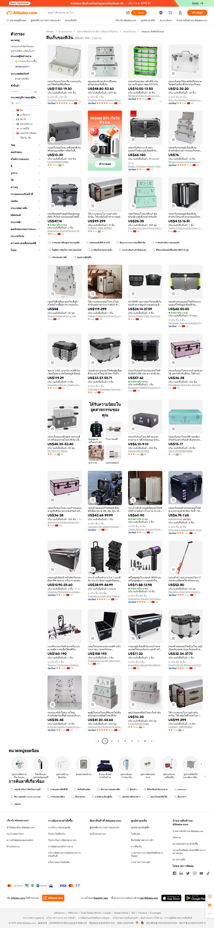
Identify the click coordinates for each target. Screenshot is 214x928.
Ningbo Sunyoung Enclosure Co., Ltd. (185, 162)
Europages (155, 912)
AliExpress (59, 912)
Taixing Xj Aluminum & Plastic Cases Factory (185, 228)
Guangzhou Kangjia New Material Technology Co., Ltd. (145, 665)
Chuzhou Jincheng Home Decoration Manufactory (64, 100)
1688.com (73, 912)
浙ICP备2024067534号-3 (192, 923)
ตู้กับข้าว (133, 789)
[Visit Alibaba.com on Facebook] (175, 873)
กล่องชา (17, 804)
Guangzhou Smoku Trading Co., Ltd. (64, 385)
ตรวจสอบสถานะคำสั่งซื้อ (185, 843)
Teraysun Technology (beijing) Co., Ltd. (64, 665)
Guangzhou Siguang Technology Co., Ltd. (145, 598)
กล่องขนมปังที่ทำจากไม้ (99, 242)
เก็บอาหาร (181, 797)
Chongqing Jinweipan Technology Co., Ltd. (105, 389)
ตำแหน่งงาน (13, 846)
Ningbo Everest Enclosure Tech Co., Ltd (145, 95)
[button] (128, 13)
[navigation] (25, 386)
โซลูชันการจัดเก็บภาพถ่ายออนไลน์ (66, 250)
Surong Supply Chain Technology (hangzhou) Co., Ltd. (145, 316)
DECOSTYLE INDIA (57, 451)
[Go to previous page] (98, 741)
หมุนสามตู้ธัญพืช (84, 257)
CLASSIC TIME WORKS (100, 228)
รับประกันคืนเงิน (56, 833)
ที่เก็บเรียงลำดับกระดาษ (157, 789)
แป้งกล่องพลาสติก (59, 257)
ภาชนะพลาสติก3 (57, 797)
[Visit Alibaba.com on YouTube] (201, 873)
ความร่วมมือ (179, 859)
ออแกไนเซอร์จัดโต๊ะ (159, 797)
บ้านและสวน (65, 31)
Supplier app (100, 898)
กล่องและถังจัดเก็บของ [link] (152, 31)
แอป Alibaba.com (148, 898)
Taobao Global (121, 912)
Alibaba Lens (18, 898)
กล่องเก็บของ (129, 31)
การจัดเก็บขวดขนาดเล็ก (101, 250)
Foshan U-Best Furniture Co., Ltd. (105, 316)
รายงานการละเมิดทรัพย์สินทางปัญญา (147, 854)
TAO (133, 912)
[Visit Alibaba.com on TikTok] (208, 873)
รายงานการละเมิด (140, 862)
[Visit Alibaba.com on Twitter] (188, 873)
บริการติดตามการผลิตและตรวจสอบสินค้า (64, 854)
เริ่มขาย (177, 837)
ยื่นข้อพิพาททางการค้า (142, 840)
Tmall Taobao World (91, 912)
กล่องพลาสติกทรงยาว (131, 797)
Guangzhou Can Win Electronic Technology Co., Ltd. (105, 660)
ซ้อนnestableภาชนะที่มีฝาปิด (132, 242)
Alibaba (50, 31)
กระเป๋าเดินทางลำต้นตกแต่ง (134, 250)
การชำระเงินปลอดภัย (59, 827)
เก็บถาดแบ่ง (80, 797)
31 (145, 741)
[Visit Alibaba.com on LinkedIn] (181, 873)
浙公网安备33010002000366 (161, 923)
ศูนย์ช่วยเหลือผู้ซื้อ (140, 827)
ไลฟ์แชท (135, 833)
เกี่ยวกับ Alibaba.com (18, 820)
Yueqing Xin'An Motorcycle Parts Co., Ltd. (185, 665)
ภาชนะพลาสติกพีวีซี (59, 789)
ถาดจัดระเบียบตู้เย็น (103, 797)
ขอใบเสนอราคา (98, 833)
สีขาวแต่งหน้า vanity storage (27, 797)
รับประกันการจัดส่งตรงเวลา (62, 840)
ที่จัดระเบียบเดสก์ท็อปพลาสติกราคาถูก (172, 250)
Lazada (107, 912)
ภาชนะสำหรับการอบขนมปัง (167, 242)
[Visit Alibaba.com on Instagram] (195, 873)
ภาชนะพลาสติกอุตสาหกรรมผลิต (66, 242)
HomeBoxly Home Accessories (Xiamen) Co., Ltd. (185, 385)
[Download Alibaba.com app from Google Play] (196, 898)
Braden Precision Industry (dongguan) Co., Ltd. (145, 166)
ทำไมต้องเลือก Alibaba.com (20, 827)
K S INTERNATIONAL (58, 162)
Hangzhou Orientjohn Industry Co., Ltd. (185, 591)
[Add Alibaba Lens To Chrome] (53, 898)
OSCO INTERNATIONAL (180, 451)
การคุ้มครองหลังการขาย (60, 846)
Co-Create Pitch (15, 833)
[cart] (171, 13)
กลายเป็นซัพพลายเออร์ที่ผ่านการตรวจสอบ (189, 851)
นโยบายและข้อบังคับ (59, 862)
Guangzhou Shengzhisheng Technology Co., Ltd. (64, 230)
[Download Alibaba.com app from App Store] (171, 898)
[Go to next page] (152, 741)
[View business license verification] (137, 923)
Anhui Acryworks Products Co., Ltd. (185, 100)
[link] (209, 896)
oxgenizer (181, 789)
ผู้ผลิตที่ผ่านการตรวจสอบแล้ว (104, 827)
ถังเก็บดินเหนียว (84, 789)
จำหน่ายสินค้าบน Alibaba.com (188, 831)
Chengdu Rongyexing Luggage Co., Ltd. (64, 591)
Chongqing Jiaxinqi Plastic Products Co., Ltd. (185, 530)
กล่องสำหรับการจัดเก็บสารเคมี (27, 789)
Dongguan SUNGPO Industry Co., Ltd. (145, 387)
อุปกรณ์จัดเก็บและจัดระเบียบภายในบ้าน (97, 31)
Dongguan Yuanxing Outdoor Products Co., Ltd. (185, 323)
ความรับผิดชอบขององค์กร (20, 840)
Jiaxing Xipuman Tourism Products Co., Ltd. (145, 529)
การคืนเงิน (136, 846)
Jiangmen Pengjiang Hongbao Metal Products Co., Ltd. (105, 526)
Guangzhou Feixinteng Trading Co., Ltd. (105, 596)
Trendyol (142, 912)
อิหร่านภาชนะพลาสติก (110, 789)
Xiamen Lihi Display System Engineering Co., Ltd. (64, 522)
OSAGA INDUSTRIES (138, 451)
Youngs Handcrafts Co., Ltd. (61, 316)
